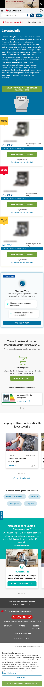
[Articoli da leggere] (32, 465)
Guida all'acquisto (34, 22)
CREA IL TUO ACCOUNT (22, 604)
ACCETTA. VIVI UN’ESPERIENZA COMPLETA (22, 683)
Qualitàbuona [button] (10, 245)
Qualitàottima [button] (10, 145)
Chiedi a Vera (23, 323)
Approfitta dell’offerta (21, 546)
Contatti (8, 626)
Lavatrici (34, 497)
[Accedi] (41, 10)
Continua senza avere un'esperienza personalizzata (28, 646)
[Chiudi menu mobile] (41, 4)
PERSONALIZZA (22, 678)
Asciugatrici (14, 504)
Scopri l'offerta (36, 627)
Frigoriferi (30, 504)
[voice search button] (26, 15)
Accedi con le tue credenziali (22, 162)
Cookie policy (12, 673)
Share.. (35, 465)
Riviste (22, 626)
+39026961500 (23, 617)
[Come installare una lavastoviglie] (22, 442)
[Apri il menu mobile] (3, 10)
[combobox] (18, 15)
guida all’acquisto (22, 378)
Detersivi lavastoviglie (14, 497)
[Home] (2, 611)
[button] (25, 149)
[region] (22, 665)
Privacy (4, 673)
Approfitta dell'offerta (22, 154)
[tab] (20, 408)
